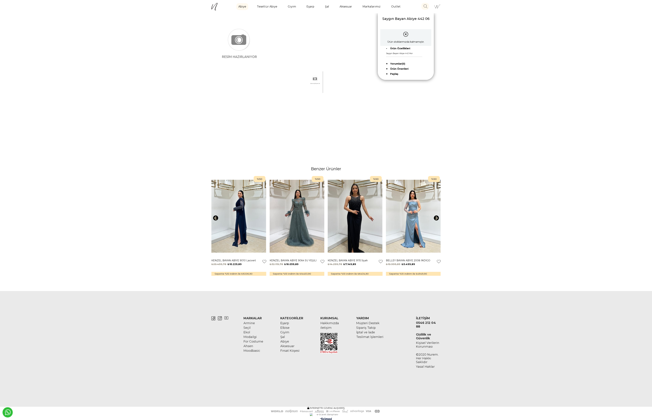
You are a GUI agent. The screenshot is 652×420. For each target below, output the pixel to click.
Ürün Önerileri (399, 68)
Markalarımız (372, 6)
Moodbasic (251, 351)
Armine (249, 323)
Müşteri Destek (367, 323)
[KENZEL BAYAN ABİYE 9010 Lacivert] (238, 216)
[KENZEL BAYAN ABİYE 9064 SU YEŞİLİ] (297, 216)
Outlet (396, 6)
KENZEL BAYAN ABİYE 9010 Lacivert (233, 260)
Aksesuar (346, 6)
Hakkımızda (329, 323)
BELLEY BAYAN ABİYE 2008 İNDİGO (408, 260)
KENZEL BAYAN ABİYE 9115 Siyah (348, 260)
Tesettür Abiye (267, 6)
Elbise (284, 328)
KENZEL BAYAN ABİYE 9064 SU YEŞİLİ (293, 260)
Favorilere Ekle (264, 261)
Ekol (246, 332)
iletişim (326, 328)
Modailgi (250, 337)
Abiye (242, 6)
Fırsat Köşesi (290, 351)
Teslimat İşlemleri (369, 337)
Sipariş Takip (366, 328)
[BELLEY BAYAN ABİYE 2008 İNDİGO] (413, 216)
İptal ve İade (365, 332)
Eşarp (310, 6)
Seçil (247, 328)
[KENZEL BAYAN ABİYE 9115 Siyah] (355, 216)
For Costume (253, 341)
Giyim (292, 6)
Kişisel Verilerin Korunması (427, 344)
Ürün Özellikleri (400, 48)
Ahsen (248, 346)
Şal (327, 6)
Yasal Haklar (425, 367)
